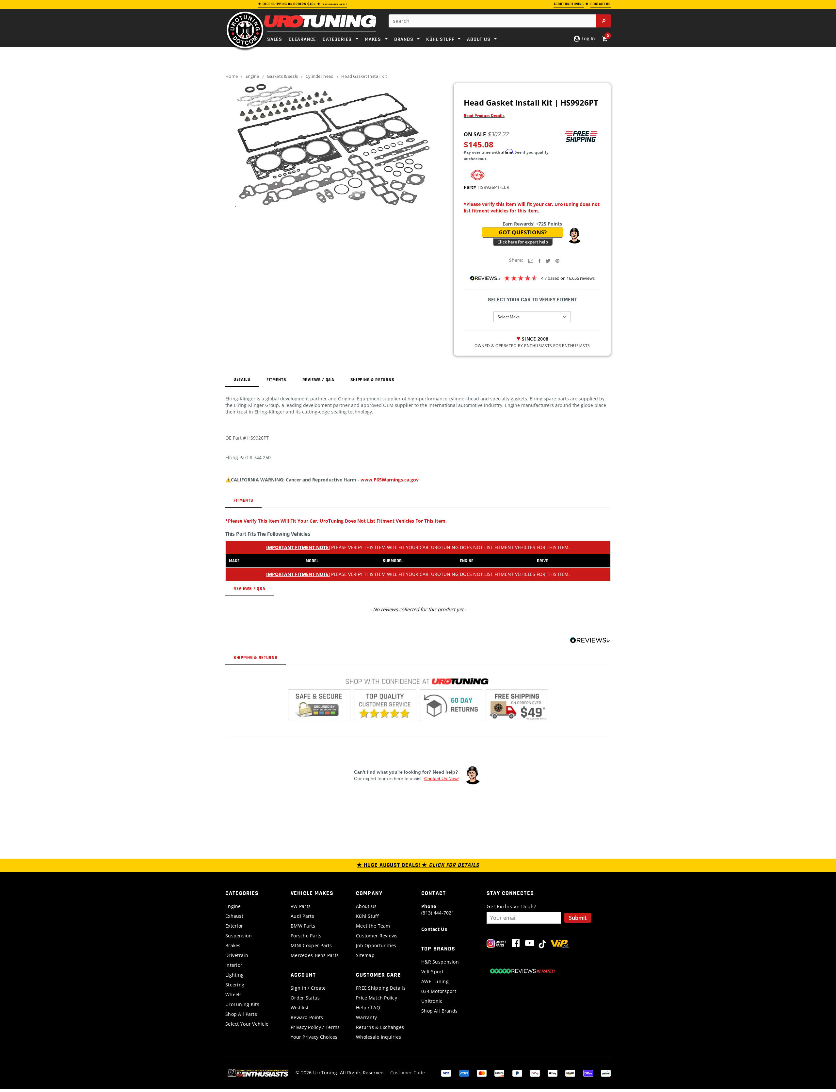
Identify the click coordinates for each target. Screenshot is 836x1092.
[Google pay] (535, 1072)
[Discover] (499, 1072)
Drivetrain (236, 955)
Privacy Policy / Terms (315, 1027)
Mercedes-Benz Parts (315, 955)
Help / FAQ (368, 1007)
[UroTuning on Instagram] (496, 944)
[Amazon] (570, 1072)
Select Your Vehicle (246, 1024)
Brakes (233, 945)
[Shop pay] (588, 1072)
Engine (252, 76)
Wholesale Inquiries (378, 1037)
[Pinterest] (557, 260)
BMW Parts (303, 926)
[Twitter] (548, 260)
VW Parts (301, 906)
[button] (574, 235)
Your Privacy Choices (314, 1037)
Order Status (305, 998)
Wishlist (300, 1007)
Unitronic (431, 1001)
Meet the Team (373, 926)
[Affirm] (606, 1072)
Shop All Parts (241, 1014)
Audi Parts (302, 916)
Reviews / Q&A (318, 380)
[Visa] (446, 1072)
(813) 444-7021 (437, 909)
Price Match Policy (376, 998)
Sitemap (365, 955)
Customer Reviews (376, 935)
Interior (233, 965)
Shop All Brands (439, 1011)
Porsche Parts (306, 935)
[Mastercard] (482, 1072)
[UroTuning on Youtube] (529, 944)
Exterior (234, 926)
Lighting (234, 975)
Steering (234, 985)
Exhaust (234, 916)
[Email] (530, 260)
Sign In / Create (308, 988)
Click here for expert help (522, 242)
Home (231, 76)
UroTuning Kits (242, 1004)
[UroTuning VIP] (560, 944)
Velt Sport (432, 971)
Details (241, 379)
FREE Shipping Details (381, 988)
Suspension (238, 935)
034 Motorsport (438, 991)
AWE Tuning (435, 981)
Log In (587, 38)
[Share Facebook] (539, 260)
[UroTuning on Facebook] (516, 944)
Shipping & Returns (372, 380)
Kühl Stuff (367, 916)
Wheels (233, 994)
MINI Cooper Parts (311, 945)
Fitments (276, 380)
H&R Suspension (440, 962)
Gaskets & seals (282, 76)
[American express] (464, 1072)
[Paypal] (517, 1072)
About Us (366, 906)
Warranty (366, 1017)
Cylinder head (319, 76)
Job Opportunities (376, 945)
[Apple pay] (552, 1072)
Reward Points (307, 1017)
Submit (578, 917)
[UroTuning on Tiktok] (542, 944)
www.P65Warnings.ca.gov (390, 480)
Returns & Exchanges (380, 1027)
